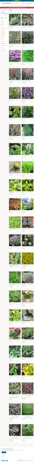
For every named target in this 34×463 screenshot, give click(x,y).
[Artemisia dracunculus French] (28, 123)
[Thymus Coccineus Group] (28, 382)
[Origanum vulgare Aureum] (28, 363)
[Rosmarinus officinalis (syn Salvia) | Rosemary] (15, 13)
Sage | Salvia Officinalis (12, 118)
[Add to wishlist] (19, 24)
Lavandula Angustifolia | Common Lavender (26, 229)
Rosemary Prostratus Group (26, 44)
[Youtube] (6, 460)
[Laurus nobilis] (15, 86)
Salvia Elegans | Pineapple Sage (26, 358)
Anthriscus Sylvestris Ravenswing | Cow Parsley (14, 439)
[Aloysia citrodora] (28, 423)
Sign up (4, 452)
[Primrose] (6, 3)
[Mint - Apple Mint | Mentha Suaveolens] (15, 333)
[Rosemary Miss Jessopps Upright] (15, 38)
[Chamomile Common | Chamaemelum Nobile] (28, 49)
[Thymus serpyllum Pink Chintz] (28, 13)
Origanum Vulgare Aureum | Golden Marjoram (26, 376)
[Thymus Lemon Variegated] (15, 252)
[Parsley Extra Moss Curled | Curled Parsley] (28, 296)
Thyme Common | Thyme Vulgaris (26, 80)
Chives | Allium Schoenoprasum (13, 62)
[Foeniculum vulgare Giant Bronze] (15, 67)
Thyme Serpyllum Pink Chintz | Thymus (27, 26)
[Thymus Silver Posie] (15, 123)
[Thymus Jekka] (15, 240)
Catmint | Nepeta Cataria (25, 155)
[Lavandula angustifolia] (28, 222)
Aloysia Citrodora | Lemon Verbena (26, 438)
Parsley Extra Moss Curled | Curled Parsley (26, 303)
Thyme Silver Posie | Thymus (13, 136)
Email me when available (15, 395)
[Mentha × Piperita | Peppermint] (28, 315)
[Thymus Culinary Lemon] (15, 160)
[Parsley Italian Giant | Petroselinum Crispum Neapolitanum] (15, 277)
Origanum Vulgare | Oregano (26, 118)
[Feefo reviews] (17, 0)
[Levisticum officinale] (15, 296)
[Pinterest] (7, 460)
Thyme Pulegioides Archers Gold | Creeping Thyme (26, 265)
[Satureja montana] (28, 333)
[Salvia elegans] (28, 345)
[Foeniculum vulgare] (28, 160)
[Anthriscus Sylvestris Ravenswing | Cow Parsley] (15, 423)
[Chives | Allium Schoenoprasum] (15, 49)
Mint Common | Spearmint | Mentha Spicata (26, 192)
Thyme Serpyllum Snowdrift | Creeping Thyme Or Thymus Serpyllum (14, 397)
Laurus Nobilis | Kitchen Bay (13, 99)
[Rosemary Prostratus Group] (28, 38)
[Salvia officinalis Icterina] (15, 315)
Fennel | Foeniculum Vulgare (25, 173)
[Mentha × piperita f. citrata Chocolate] (15, 345)
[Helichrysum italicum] (28, 277)
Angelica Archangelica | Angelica (13, 155)
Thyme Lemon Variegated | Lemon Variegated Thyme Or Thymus (14, 265)
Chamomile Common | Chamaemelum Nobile (27, 63)
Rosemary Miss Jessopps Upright (13, 44)
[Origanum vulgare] (28, 105)
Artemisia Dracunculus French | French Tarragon (27, 137)
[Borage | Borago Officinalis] (28, 204)
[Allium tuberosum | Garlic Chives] (28, 240)
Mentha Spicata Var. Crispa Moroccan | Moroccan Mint (14, 192)
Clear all (6, 14)
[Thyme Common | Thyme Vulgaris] (28, 67)
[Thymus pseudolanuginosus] (28, 86)
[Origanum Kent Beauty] (15, 204)
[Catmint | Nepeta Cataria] (28, 142)
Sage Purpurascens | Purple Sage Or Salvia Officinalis (14, 418)
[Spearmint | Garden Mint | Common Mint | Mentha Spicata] (28, 185)
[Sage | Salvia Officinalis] (15, 105)
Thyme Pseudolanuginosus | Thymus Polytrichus (27, 100)
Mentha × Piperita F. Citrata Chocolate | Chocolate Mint (14, 358)
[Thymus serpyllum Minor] (28, 409)
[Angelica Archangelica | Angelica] (15, 142)
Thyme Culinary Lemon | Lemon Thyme (14, 173)
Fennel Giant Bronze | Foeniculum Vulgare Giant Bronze (14, 81)
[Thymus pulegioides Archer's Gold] (28, 252)
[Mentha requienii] (15, 222)
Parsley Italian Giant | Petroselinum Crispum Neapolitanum (14, 284)
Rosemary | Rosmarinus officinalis (13, 26)
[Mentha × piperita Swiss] (15, 363)
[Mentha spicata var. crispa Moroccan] (15, 185)
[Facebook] (2, 460)
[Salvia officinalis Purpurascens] (15, 409)
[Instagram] (4, 460)
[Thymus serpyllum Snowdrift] (15, 382)
